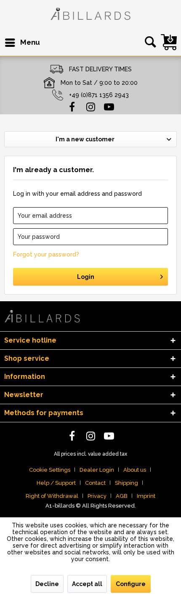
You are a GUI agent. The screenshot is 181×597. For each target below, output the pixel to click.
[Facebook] (72, 106)
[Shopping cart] (169, 42)
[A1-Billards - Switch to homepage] (90, 15)
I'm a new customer (85, 139)
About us (134, 470)
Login (85, 276)
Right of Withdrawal (52, 496)
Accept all (87, 584)
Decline (47, 584)
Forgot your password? (46, 254)
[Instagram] (90, 106)
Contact (95, 483)
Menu (30, 42)
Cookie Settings (49, 470)
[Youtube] (109, 106)
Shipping (126, 483)
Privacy (97, 496)
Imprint (146, 496)
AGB (122, 496)
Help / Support (56, 483)
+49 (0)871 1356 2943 (99, 95)
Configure (131, 584)
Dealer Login (97, 470)
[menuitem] (22, 42)
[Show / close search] (149, 42)
